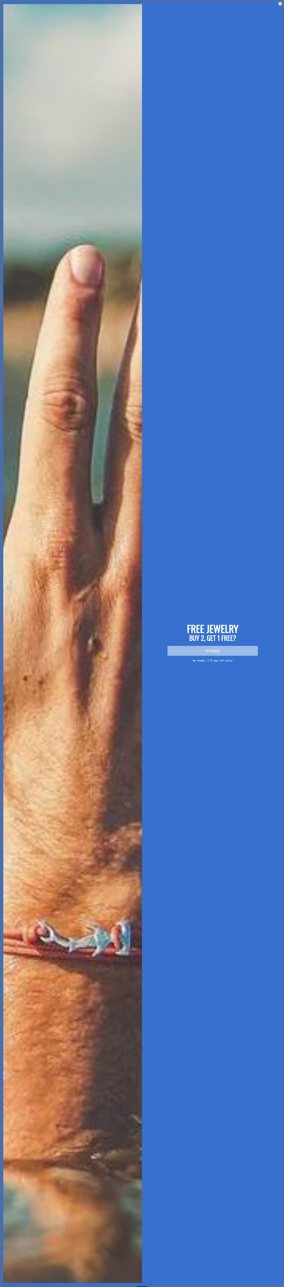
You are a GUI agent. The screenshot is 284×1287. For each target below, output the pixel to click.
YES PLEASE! (212, 650)
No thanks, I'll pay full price (212, 660)
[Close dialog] (280, 3)
